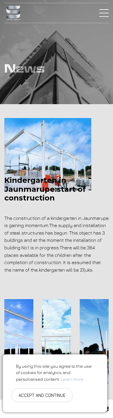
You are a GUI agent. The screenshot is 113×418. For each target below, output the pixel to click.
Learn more (72, 379)
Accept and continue (42, 395)
